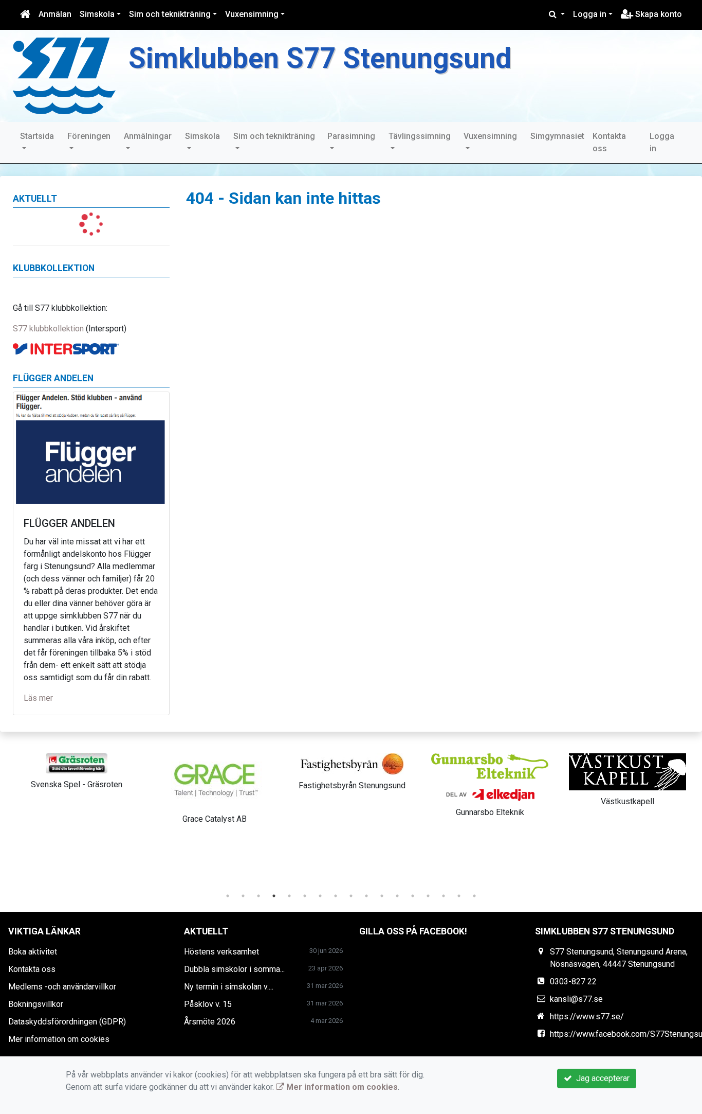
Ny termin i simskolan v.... (228, 987)
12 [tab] (397, 896)
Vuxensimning (252, 14)
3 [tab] (258, 896)
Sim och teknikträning (170, 14)
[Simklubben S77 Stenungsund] (64, 75)
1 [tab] (228, 896)
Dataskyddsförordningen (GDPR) (67, 1022)
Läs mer (38, 698)
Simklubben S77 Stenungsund (319, 58)
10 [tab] (366, 896)
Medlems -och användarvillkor (62, 987)
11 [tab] (382, 896)
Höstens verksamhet (221, 952)
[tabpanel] (76, 769)
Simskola (97, 14)
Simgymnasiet (557, 136)
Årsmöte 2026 (209, 1022)
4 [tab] (274, 896)
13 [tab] (413, 896)
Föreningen (88, 136)
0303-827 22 (573, 981)
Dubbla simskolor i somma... (234, 969)
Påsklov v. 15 (208, 1004)
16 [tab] (459, 896)
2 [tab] (243, 896)
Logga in (589, 14)
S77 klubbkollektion (48, 328)
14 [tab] (428, 896)
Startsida (37, 136)
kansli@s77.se (576, 999)
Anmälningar (148, 136)
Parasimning (351, 136)
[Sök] (557, 14)
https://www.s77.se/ (587, 1016)
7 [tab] (320, 896)
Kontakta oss (609, 142)
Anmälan (55, 14)
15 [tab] (443, 896)
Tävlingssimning (420, 136)
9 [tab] (351, 896)
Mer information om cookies (58, 1039)
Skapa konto (657, 14)
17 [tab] (474, 896)
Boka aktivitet (32, 952)
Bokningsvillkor (35, 1004)
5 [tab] (289, 896)
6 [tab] (305, 896)
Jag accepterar (601, 1078)
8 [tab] (335, 896)
